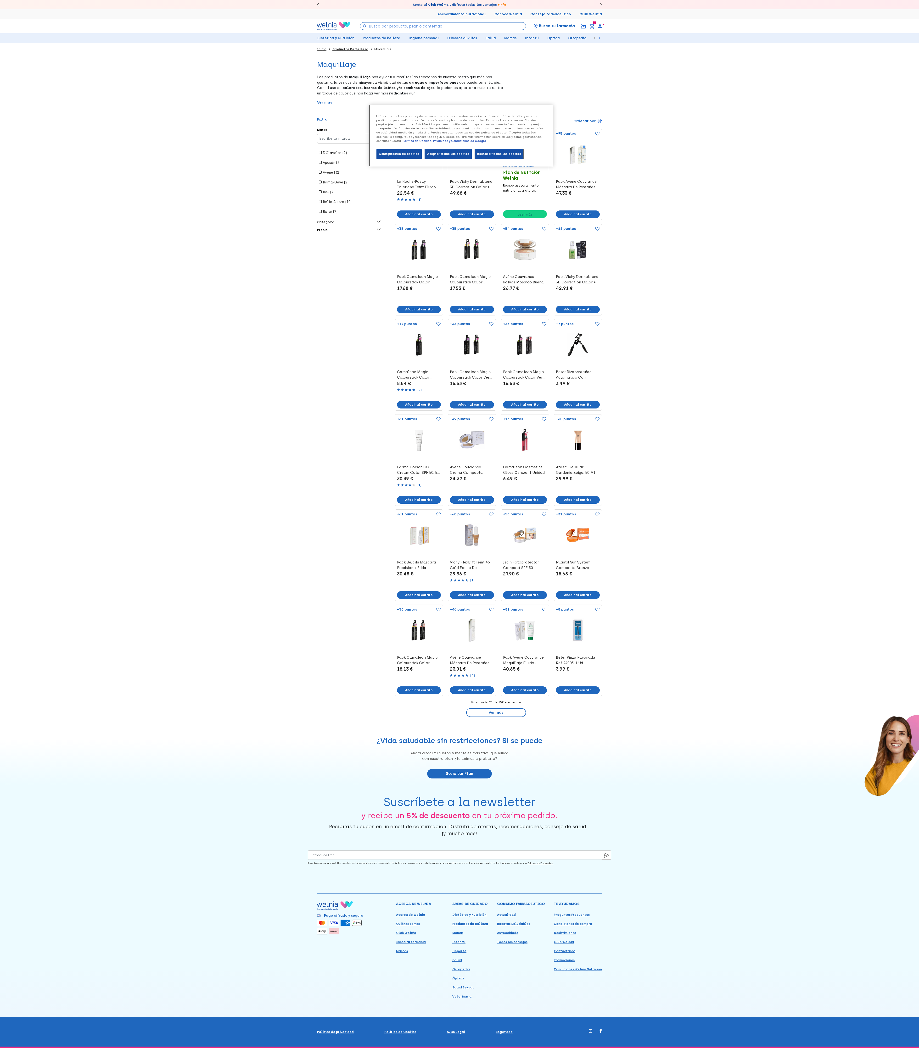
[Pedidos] (583, 26)
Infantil (532, 38)
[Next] (598, 4)
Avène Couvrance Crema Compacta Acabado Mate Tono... (469, 470)
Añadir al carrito (419, 214)
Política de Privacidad (540, 863)
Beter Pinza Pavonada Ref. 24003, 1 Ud (575, 660)
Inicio (321, 49)
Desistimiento (565, 933)
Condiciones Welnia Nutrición (578, 969)
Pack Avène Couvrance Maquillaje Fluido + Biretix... (523, 660)
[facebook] (600, 1031)
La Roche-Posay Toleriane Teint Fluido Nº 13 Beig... (416, 184)
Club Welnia (590, 14)
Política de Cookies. (417, 141)
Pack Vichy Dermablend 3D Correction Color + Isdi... (471, 184)
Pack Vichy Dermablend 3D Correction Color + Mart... (577, 280)
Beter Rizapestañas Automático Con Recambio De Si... (573, 375)
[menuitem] (600, 26)
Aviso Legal (456, 1032)
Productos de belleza (381, 38)
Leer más (525, 214)
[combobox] (443, 26)
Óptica (553, 38)
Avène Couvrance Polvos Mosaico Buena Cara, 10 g (523, 280)
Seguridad (504, 1032)
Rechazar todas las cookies (499, 153)
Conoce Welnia (508, 14)
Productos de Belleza (470, 924)
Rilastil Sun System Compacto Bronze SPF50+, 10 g (573, 565)
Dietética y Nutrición (335, 38)
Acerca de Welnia (410, 914)
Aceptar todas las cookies (448, 153)
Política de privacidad (335, 1032)
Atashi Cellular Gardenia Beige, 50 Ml (575, 470)
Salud (490, 38)
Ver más (496, 712)
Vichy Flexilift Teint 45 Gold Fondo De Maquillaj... (470, 565)
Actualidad (506, 914)
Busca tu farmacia (411, 942)
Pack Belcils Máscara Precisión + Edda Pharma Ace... (416, 565)
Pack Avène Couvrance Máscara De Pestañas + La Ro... (577, 184)
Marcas (402, 951)
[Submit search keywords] (365, 26)
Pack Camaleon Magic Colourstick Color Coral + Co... (417, 280)
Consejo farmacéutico (550, 14)
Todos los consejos (512, 942)
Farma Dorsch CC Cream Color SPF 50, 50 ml (418, 470)
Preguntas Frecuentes (572, 914)
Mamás (510, 38)
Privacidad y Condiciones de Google (459, 141)
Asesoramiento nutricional (461, 14)
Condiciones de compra (573, 924)
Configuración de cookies (399, 153)
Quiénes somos (408, 924)
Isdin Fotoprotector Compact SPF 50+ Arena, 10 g (521, 565)
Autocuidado (507, 933)
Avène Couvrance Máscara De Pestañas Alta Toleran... (469, 660)
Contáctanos (564, 951)
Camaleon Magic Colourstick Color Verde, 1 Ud (413, 375)
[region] (461, 135)
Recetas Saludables (513, 924)
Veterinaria (461, 996)
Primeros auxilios (462, 38)
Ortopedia (577, 38)
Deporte (459, 951)
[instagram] (590, 1031)
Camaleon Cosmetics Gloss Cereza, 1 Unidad (524, 470)
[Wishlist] (597, 134)
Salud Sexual (463, 987)
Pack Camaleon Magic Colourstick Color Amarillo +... (470, 280)
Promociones (564, 960)
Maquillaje (383, 49)
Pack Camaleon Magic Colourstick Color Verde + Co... (472, 375)
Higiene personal (424, 38)
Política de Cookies (400, 1032)
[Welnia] (334, 26)
